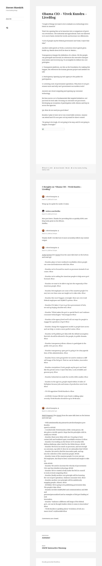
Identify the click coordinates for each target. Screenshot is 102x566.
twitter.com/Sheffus (53, 211)
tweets (57, 255)
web (68, 168)
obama (44, 170)
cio (73, 168)
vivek (48, 170)
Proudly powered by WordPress (51, 562)
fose (76, 168)
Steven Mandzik (14, 7)
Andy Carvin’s (47, 255)
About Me (8, 19)
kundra (80, 168)
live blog (84, 168)
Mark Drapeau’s (47, 415)
